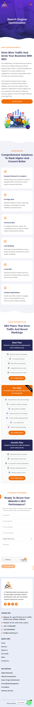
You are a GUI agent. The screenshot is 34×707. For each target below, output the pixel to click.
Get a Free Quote (17, 378)
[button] (31, 4)
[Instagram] (9, 604)
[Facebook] (5, 604)
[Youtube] (16, 604)
